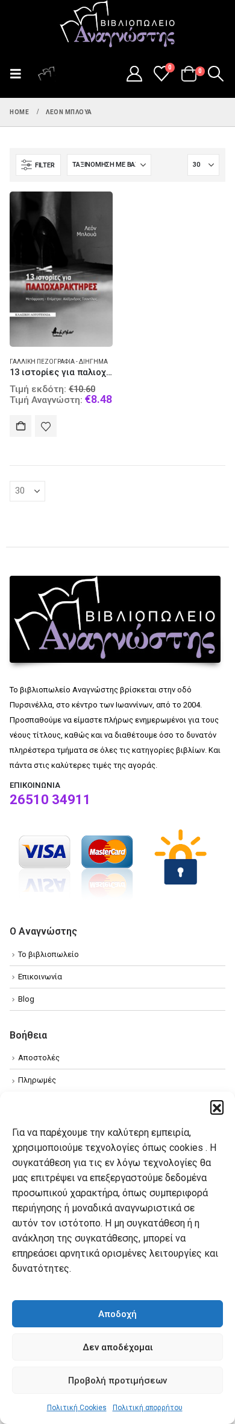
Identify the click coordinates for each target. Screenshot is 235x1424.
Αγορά (20, 426)
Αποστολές (39, 1057)
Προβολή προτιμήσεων (117, 1380)
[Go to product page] (61, 269)
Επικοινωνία (40, 976)
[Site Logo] (117, 25)
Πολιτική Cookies (77, 1407)
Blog (26, 999)
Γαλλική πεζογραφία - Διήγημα (59, 361)
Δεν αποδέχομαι (118, 1347)
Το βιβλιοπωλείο (48, 954)
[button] (217, 1107)
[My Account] (134, 74)
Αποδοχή (117, 1314)
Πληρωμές (37, 1079)
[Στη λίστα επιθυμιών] (46, 426)
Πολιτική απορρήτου (148, 1407)
